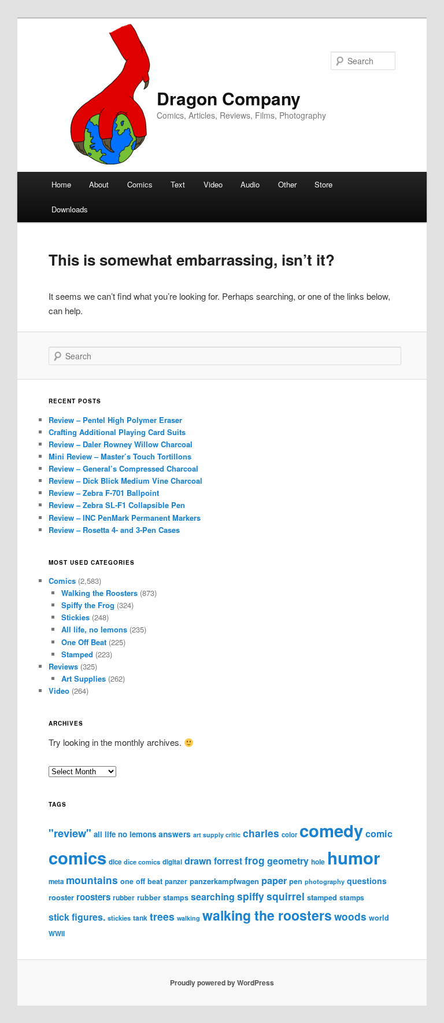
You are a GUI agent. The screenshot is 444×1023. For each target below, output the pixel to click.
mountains (92, 880)
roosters (93, 896)
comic (379, 833)
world (379, 917)
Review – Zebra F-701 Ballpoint (104, 492)
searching (213, 896)
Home (61, 184)
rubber (124, 897)
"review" (70, 833)
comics (77, 857)
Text (178, 184)
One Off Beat (83, 641)
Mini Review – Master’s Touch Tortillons (120, 456)
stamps (351, 897)
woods (350, 916)
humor (353, 857)
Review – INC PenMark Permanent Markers (125, 517)
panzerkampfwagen (224, 880)
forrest (228, 861)
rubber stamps (162, 897)
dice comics (142, 861)
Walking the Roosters (99, 592)
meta (56, 881)
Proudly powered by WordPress (222, 982)
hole (318, 862)
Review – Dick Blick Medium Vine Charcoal (125, 480)
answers (174, 834)
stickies (119, 918)
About (99, 184)
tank (140, 917)
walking (188, 918)
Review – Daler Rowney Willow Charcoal (121, 444)
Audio (250, 184)
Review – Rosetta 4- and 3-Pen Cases (114, 529)
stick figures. (77, 916)
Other (287, 184)
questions (367, 880)
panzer (176, 881)
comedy (331, 830)
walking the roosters (267, 915)
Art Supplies (83, 678)
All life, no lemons (94, 629)
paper (274, 880)
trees (162, 916)
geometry (288, 860)
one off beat (141, 881)
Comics (140, 184)
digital (172, 862)
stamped (322, 897)
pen (295, 881)
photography (325, 881)
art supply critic (216, 834)
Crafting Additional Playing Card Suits (117, 431)
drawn (198, 860)
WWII (57, 934)
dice (115, 862)
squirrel (286, 896)
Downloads (69, 209)
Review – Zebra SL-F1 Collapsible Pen (117, 504)
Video (213, 184)
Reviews (63, 666)
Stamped (77, 654)
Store (323, 184)
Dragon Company (229, 98)
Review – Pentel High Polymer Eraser (115, 419)
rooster (61, 897)
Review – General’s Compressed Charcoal (123, 468)
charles (261, 833)
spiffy (250, 896)
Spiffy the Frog (87, 604)
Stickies (75, 617)
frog (255, 860)
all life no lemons (125, 834)
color (289, 834)
